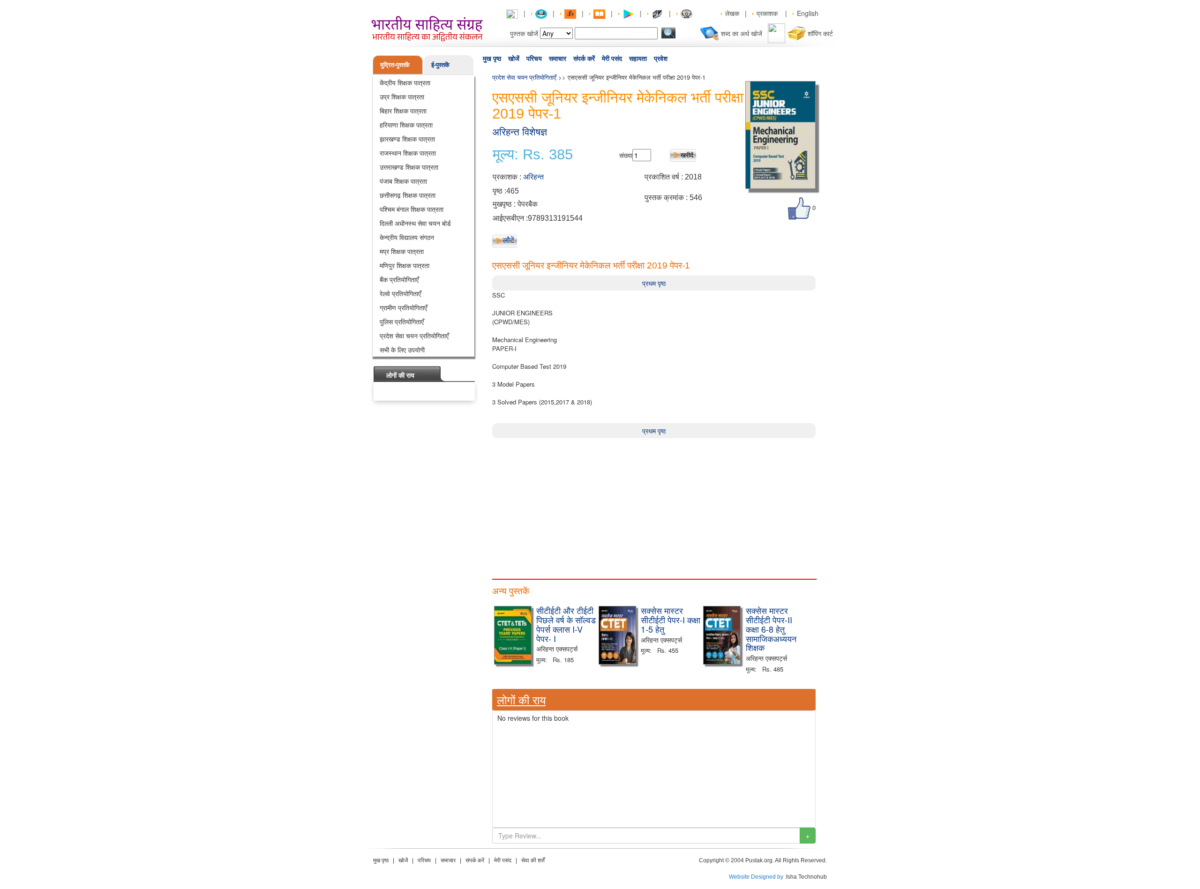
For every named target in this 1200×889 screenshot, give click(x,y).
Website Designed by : (757, 877)
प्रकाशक (767, 13)
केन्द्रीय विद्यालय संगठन (407, 237)
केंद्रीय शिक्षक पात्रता (405, 82)
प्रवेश (661, 58)
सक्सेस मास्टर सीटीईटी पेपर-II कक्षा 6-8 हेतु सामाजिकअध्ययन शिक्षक (771, 628)
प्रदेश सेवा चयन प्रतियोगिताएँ (414, 335)
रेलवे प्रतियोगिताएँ (400, 293)
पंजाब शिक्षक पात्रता (403, 181)
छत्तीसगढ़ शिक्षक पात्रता (407, 195)
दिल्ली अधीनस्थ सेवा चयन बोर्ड (415, 223)
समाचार (557, 58)
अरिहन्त (533, 177)
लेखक (732, 13)
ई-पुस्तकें (440, 64)
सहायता (638, 58)
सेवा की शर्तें (533, 860)
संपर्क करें (584, 58)
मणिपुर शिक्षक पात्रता (404, 265)
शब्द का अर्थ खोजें (741, 33)
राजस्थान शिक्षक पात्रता (408, 152)
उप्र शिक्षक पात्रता (402, 96)
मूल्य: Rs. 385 (533, 155)
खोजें (513, 58)
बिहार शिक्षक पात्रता (403, 110)
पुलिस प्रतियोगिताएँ (402, 321)
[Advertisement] (654, 503)
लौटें (508, 240)
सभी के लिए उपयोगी (402, 349)
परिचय (534, 58)
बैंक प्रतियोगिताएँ (399, 279)
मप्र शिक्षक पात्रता (402, 251)
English (807, 13)
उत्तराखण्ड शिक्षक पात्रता (409, 167)
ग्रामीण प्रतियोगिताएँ (403, 307)
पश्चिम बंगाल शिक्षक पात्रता (411, 209)
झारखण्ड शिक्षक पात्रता (407, 138)
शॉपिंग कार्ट (820, 33)
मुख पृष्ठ (492, 58)
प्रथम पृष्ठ (654, 283)
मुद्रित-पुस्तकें (395, 64)
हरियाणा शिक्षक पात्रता (406, 124)
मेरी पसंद (612, 58)
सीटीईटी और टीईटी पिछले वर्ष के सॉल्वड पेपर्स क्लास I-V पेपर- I (566, 624)
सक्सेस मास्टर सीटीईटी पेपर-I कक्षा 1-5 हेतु (670, 619)
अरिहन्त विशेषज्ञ (519, 132)
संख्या (625, 155)
